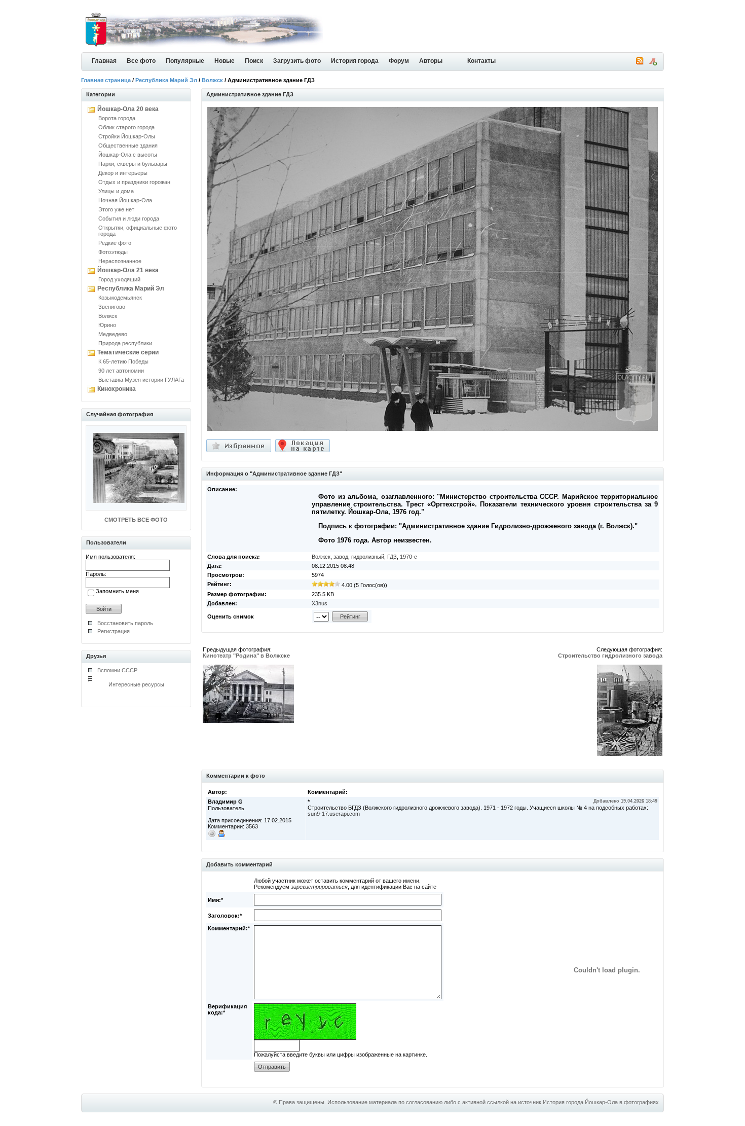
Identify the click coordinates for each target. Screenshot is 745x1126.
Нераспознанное (119, 261)
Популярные (185, 60)
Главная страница (106, 80)
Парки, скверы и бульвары (132, 164)
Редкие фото (114, 243)
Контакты (481, 60)
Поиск (254, 60)
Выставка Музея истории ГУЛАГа (141, 380)
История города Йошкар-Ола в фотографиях (601, 1102)
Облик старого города (126, 127)
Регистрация (113, 631)
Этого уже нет (116, 209)
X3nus (319, 603)
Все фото (141, 60)
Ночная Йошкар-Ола (125, 200)
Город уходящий (119, 279)
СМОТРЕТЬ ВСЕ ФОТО (136, 520)
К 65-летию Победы (123, 361)
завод (340, 557)
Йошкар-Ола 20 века (128, 109)
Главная (104, 60)
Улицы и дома (116, 191)
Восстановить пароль (125, 623)
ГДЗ (392, 557)
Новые (224, 60)
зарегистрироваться (319, 887)
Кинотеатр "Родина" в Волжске (246, 655)
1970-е (408, 557)
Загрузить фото (297, 60)
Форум (399, 60)
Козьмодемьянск (120, 298)
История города (355, 60)
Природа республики (125, 343)
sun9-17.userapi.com (334, 814)
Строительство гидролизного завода (610, 655)
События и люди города (128, 218)
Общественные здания (128, 145)
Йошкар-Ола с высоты (127, 155)
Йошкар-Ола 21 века (128, 270)
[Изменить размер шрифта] (653, 63)
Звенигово (111, 307)
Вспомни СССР (117, 670)
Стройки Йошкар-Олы (126, 136)
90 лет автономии (121, 371)
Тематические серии (128, 352)
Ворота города (116, 118)
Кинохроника (116, 388)
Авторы (430, 60)
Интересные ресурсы (136, 684)
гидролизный (367, 557)
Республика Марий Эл (166, 80)
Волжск (212, 80)
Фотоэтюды (113, 252)
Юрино (107, 325)
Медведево (112, 334)
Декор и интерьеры (122, 173)
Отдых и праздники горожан (134, 182)
